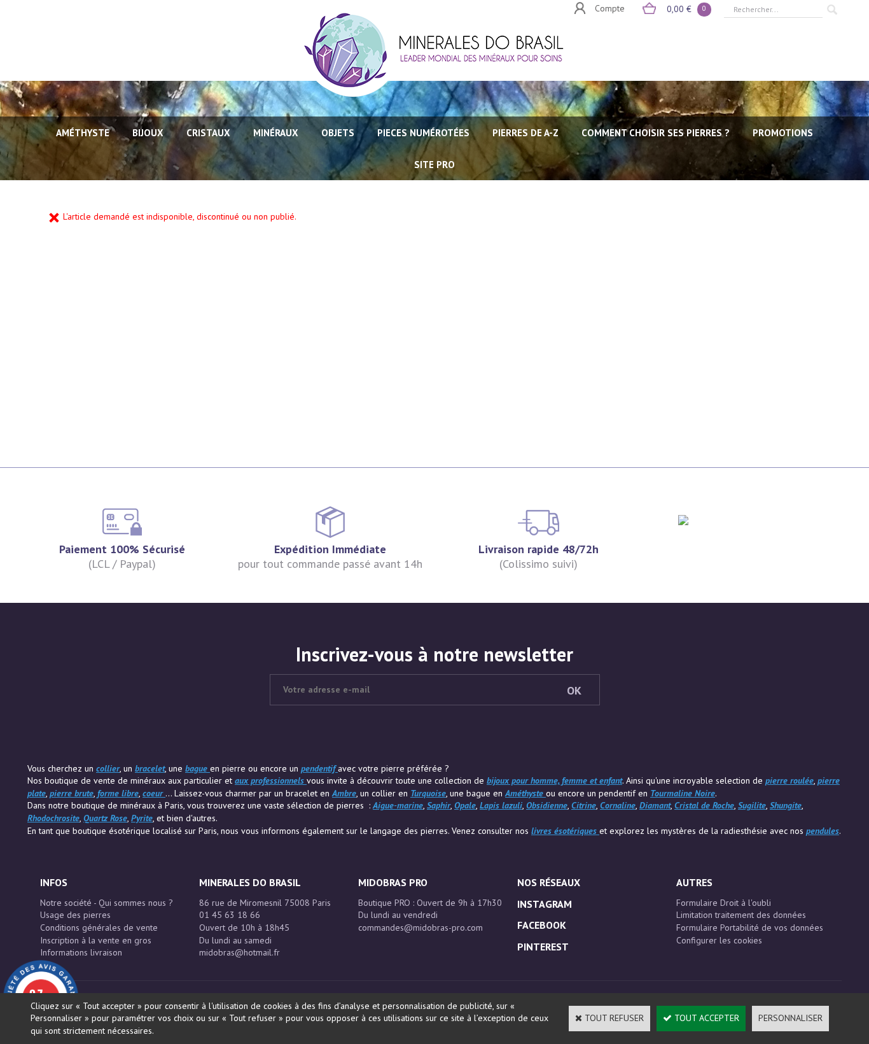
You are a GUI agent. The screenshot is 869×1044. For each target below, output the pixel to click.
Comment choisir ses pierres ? (655, 133)
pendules (822, 830)
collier (108, 768)
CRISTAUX (208, 133)
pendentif (319, 768)
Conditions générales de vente (99, 927)
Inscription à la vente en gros (95, 940)
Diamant (655, 805)
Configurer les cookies (719, 940)
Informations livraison (81, 952)
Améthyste (525, 793)
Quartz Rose (105, 818)
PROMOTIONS (783, 133)
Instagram (544, 904)
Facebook (541, 925)
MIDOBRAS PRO (393, 882)
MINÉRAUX (275, 133)
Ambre (344, 793)
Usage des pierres (75, 915)
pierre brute (72, 793)
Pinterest (543, 946)
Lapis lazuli (501, 805)
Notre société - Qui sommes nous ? (106, 902)
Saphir (438, 805)
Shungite (786, 805)
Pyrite (142, 818)
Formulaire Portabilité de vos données (749, 927)
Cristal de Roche (704, 805)
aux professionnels (271, 780)
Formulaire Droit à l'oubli (723, 902)
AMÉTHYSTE (82, 133)
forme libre (118, 793)
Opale (465, 805)
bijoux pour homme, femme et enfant (554, 780)
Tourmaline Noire (682, 793)
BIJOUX (147, 133)
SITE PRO (434, 165)
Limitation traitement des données (741, 915)
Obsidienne (546, 805)
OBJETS (337, 133)
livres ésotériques (565, 830)
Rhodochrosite (53, 818)
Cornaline (618, 805)
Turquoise (428, 793)
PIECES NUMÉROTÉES (423, 133)
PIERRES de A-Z (525, 133)
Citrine (583, 805)
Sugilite (752, 805)
